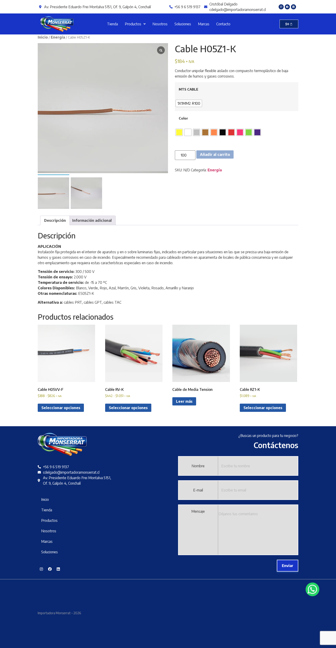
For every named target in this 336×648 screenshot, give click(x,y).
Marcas (203, 24)
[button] (135, 24)
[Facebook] (287, 6)
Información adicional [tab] (92, 220)
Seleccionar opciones (60, 407)
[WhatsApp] (312, 589)
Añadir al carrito (215, 154)
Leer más (184, 401)
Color (183, 118)
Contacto (223, 24)
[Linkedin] (293, 6)
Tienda (112, 24)
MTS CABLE (188, 89)
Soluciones (182, 24)
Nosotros (160, 24)
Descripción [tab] (55, 220)
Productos (133, 24)
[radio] (189, 103)
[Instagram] (281, 6)
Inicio (43, 37)
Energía (58, 37)
